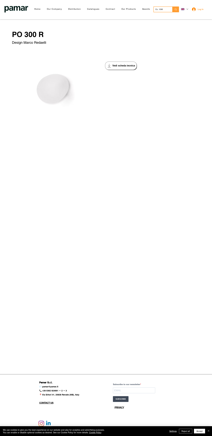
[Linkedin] (48, 423)
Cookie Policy (95, 432)
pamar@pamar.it (50, 386)
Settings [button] (173, 431)
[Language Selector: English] (184, 9)
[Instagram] (41, 423)
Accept (199, 431)
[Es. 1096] (175, 9)
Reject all (185, 431)
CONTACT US (46, 402)
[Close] (208, 431)
